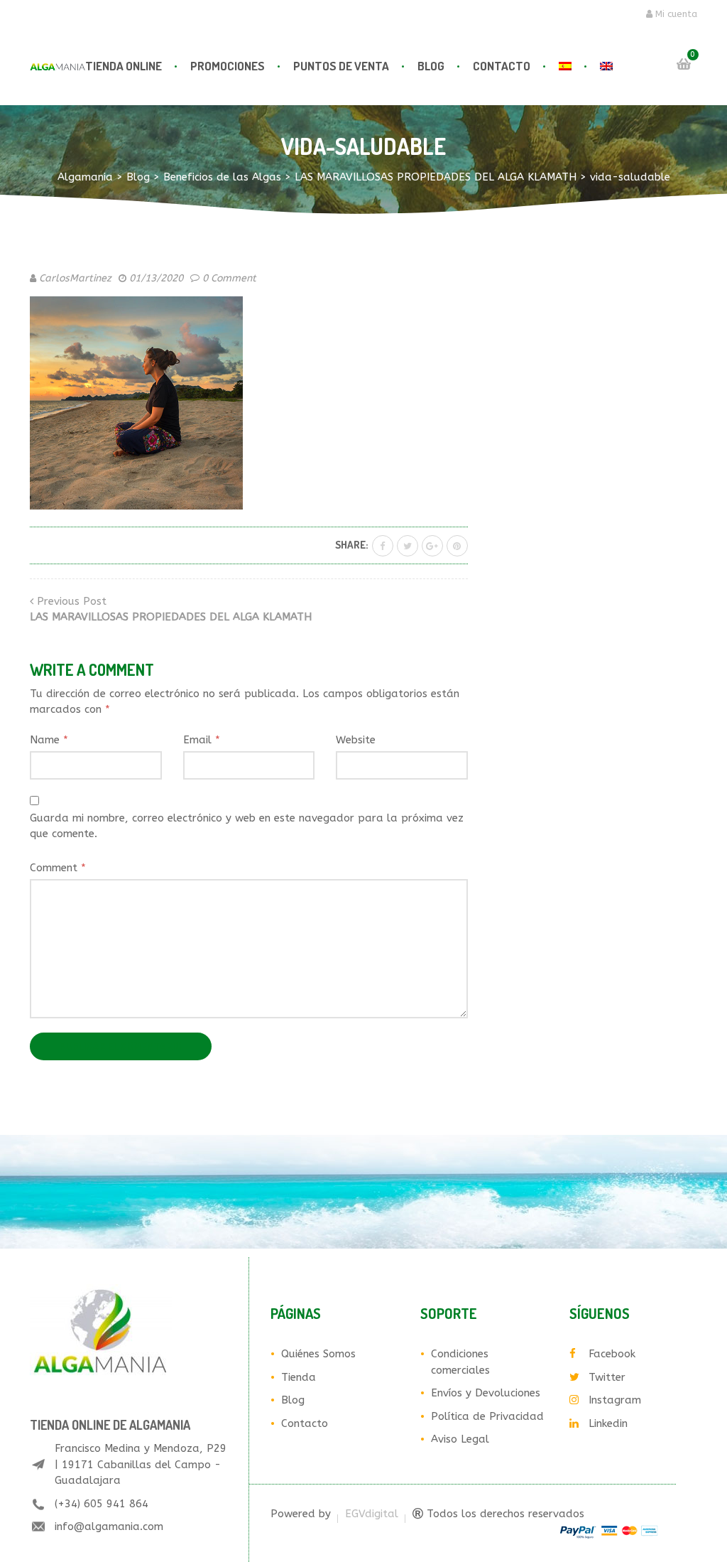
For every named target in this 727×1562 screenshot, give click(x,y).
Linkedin (608, 1423)
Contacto (501, 65)
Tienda (298, 1377)
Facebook (612, 1353)
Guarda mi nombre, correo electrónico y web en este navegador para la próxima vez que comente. (247, 826)
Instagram (615, 1400)
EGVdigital (371, 1513)
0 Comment (229, 278)
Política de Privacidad (487, 1416)
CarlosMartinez (75, 278)
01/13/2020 (156, 278)
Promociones (227, 65)
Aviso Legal (460, 1439)
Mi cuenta (674, 14)
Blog (430, 65)
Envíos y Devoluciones (485, 1392)
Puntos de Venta (341, 65)
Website (356, 739)
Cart (684, 64)
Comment (58, 867)
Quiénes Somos (318, 1353)
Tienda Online (123, 65)
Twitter (607, 1377)
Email (201, 739)
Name (49, 739)
